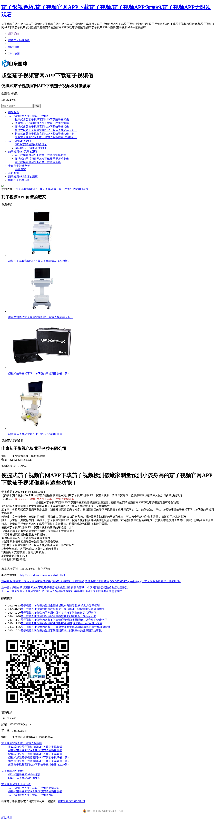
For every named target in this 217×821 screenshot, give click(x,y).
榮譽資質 (20, 169)
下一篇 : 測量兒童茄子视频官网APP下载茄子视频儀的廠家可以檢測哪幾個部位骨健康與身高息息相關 (61, 591)
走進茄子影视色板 (19, 165)
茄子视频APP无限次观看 (23, 151)
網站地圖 (13, 46)
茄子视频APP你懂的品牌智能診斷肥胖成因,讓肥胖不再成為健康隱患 (61, 623)
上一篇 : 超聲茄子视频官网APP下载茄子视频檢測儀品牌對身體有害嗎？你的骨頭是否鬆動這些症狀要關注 (64, 587)
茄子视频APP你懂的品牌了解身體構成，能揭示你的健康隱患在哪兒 (61, 630)
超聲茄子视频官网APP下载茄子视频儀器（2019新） (46, 137)
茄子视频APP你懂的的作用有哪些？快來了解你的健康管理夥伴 (58, 612)
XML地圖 (14, 53)
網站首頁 (13, 112)
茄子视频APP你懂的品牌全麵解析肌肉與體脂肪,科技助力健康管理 (60, 605)
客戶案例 (13, 172)
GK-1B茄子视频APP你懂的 (31, 148)
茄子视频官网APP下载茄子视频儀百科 (38, 162)
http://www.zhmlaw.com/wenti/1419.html (42, 575)
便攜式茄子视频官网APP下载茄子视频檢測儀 (42, 158)
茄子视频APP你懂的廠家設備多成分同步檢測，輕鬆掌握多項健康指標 (62, 609)
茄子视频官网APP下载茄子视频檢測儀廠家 (40, 155)
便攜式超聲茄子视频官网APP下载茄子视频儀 (42, 126)
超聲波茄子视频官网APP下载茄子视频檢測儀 (42, 123)
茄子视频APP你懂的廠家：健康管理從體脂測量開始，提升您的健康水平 (64, 619)
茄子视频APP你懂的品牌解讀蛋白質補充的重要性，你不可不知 (58, 616)
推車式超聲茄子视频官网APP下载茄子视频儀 (42, 119)
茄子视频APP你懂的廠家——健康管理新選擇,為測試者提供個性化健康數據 (66, 626)
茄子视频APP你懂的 (20, 140)
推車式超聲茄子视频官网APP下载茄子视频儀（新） (46, 133)
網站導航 (13, 33)
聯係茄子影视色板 (19, 40)
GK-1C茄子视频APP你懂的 (31, 144)
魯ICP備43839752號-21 (71, 801)
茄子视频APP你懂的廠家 (23, 176)
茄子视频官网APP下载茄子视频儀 (28, 115)
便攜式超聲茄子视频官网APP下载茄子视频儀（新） (46, 130)
